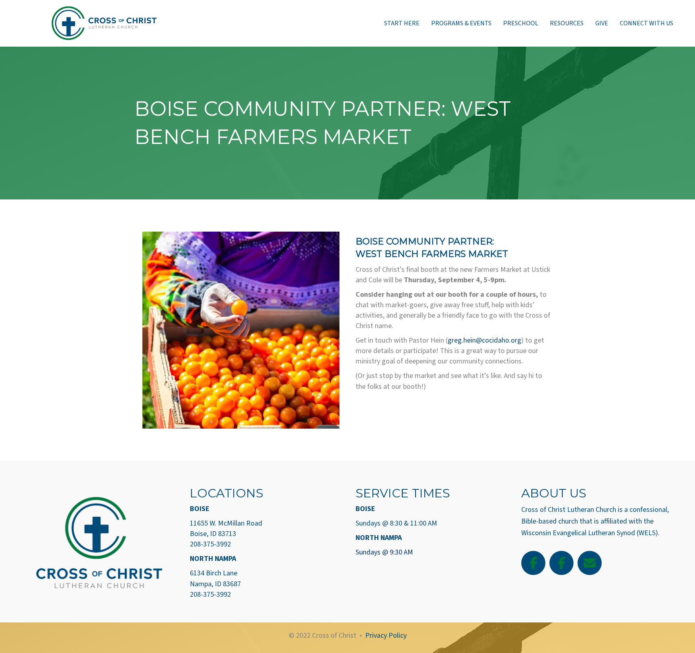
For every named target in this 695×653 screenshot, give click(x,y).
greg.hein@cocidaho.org (484, 340)
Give (601, 23)
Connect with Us (646, 23)
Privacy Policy (386, 635)
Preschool (520, 23)
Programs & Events (461, 23)
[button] (533, 563)
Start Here (401, 23)
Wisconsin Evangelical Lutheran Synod (578, 533)
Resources (567, 23)
